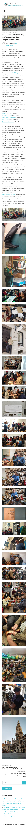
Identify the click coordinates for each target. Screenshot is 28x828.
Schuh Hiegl (15, 73)
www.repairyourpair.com (8, 195)
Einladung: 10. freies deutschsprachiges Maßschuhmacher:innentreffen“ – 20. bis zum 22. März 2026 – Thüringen (13, 809)
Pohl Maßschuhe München (9, 118)
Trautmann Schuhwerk (8, 122)
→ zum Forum (7, 788)
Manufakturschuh (7, 115)
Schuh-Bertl (5, 120)
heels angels (5, 113)
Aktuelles (15, 32)
